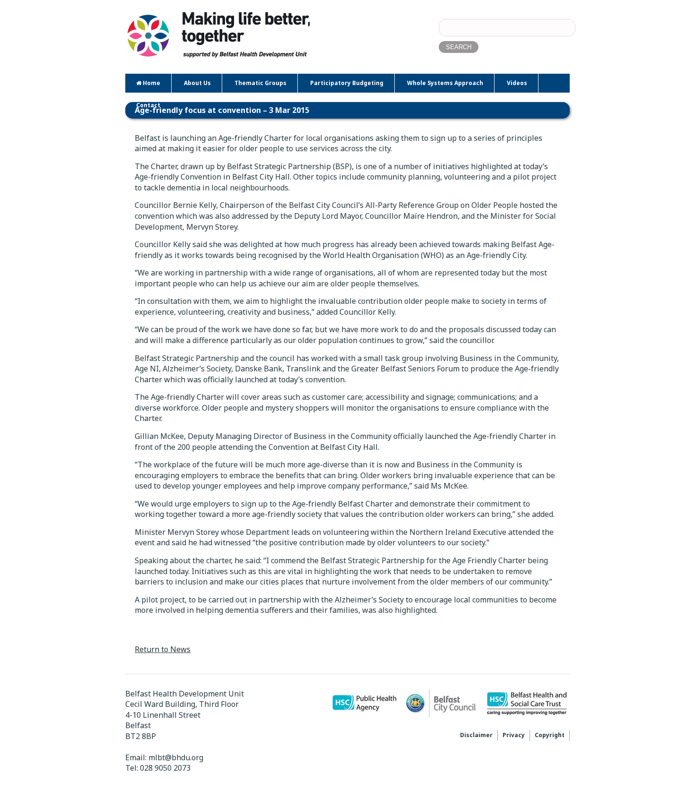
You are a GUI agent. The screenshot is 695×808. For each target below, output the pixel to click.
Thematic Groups (261, 83)
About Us (197, 83)
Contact (148, 105)
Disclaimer (476, 735)
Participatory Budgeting (346, 83)
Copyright (550, 735)
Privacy (514, 735)
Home (150, 83)
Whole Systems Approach (445, 83)
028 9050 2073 (165, 768)
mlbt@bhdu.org (175, 757)
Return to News (163, 649)
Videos (517, 83)
